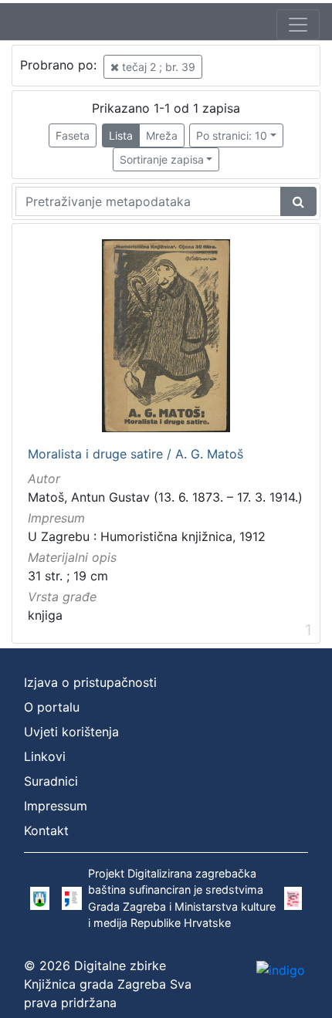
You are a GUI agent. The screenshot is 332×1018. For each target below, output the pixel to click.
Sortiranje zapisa (162, 159)
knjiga (45, 615)
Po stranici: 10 (231, 135)
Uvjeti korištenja (71, 731)
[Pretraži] (298, 201)
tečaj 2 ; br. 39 (157, 66)
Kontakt (46, 830)
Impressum (55, 805)
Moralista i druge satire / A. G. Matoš (135, 455)
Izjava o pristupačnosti (90, 682)
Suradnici (51, 781)
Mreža (162, 135)
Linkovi (45, 756)
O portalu (52, 707)
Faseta (73, 135)
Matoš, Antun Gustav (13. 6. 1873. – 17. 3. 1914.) (165, 497)
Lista (121, 135)
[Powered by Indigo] (280, 969)
